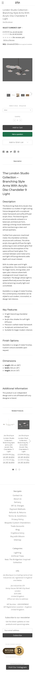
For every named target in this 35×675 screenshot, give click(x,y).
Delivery (17, 502)
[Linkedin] (15, 152)
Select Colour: (17, 106)
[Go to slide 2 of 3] (16, 469)
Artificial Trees (17, 556)
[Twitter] (11, 152)
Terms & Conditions (17, 516)
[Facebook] (4, 152)
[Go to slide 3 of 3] (19, 469)
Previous (4, 94)
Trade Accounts (17, 526)
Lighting (17, 553)
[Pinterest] (18, 152)
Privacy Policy (18, 519)
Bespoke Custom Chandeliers (17, 523)
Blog (18, 529)
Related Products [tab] (17, 411)
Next (31, 94)
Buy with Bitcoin (17, 536)
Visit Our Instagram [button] (17, 667)
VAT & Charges (17, 506)
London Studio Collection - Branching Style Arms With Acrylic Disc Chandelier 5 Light (24, 444)
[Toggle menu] (2, 2)
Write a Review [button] (8, 40)
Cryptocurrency (17, 533)
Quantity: (17, 116)
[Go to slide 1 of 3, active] (13, 469)
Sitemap (17, 540)
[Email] (7, 152)
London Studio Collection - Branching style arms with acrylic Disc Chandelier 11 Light (9, 444)
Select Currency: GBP (12, 28)
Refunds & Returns (17, 512)
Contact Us (17, 495)
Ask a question (17, 134)
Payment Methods (17, 509)
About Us (17, 499)
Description (17, 161)
